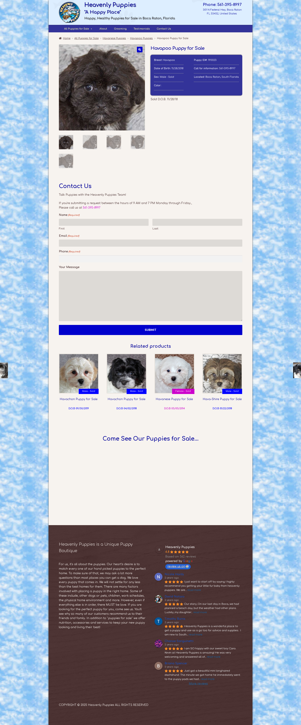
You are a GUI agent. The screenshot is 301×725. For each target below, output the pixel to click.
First (62, 228)
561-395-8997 (227, 68)
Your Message (69, 267)
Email (69, 235)
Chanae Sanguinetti (179, 641)
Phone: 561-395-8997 (222, 5)
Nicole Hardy (174, 574)
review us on (176, 566)
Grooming (120, 28)
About (103, 28)
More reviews (198, 683)
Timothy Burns (175, 618)
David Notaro (174, 596)
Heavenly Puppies (180, 547)
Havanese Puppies (114, 38)
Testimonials (142, 28)
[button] (139, 49)
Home (66, 38)
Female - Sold (183, 391)
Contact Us (164, 28)
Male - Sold (88, 391)
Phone (69, 251)
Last (155, 228)
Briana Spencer (176, 663)
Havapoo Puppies (141, 38)
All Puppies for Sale (76, 28)
